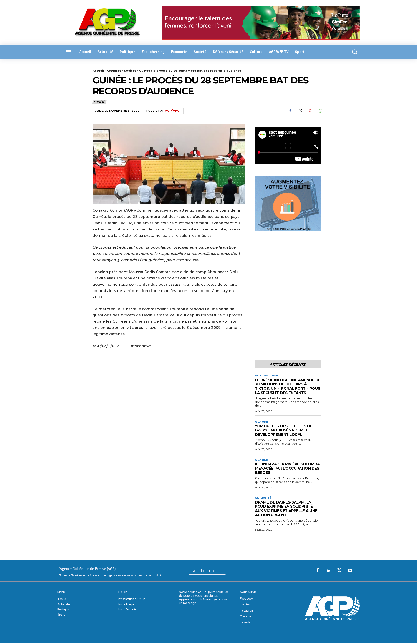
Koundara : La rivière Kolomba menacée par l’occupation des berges (287, 468)
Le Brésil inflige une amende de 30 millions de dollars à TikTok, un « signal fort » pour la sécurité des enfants (288, 386)
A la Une (261, 421)
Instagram (247, 610)
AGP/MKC (172, 110)
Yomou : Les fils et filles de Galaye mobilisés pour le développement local (283, 430)
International (267, 375)
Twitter (245, 604)
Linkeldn (245, 622)
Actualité (114, 70)
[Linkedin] (328, 570)
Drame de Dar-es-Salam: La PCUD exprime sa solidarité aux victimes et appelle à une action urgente (286, 508)
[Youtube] (350, 570)
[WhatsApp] (320, 111)
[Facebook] (290, 111)
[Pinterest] (310, 111)
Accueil (98, 70)
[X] (300, 111)
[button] (352, 52)
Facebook (246, 598)
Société (130, 70)
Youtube (245, 616)
